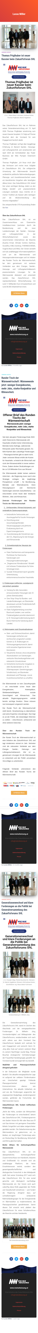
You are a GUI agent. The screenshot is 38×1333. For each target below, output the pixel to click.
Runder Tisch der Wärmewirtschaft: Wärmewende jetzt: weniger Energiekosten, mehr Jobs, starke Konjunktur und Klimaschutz (19, 385)
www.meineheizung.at (19, 334)
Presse (19, 357)
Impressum (19, 349)
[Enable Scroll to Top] (34, 1328)
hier (6, 208)
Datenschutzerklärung (19, 353)
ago (17, 365)
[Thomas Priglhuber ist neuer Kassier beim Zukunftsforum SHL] (19, 36)
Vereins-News (6, 52)
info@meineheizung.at (19, 342)
